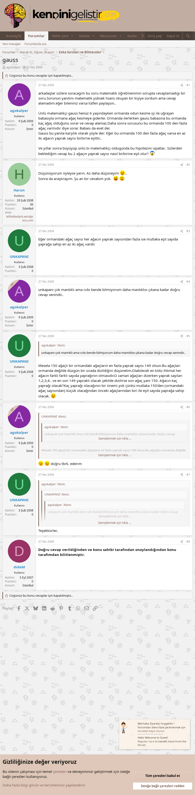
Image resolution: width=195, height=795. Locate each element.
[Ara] (188, 35)
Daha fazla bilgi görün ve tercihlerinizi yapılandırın (44, 785)
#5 (188, 336)
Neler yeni (60, 35)
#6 (188, 407)
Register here (146, 741)
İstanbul (28, 208)
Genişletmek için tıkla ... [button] (114, 438)
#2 (188, 165)
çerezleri (60, 771)
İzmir (29, 129)
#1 (188, 85)
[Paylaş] (182, 85)
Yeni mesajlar (11, 44)
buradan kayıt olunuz (151, 731)
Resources (108, 35)
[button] (72, 35)
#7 (188, 475)
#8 (188, 542)
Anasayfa (13, 35)
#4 (188, 282)
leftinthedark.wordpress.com (19, 219)
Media (84, 35)
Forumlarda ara (35, 44)
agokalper (13, 67)
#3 (188, 231)
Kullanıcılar (136, 35)
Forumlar (36, 35)
